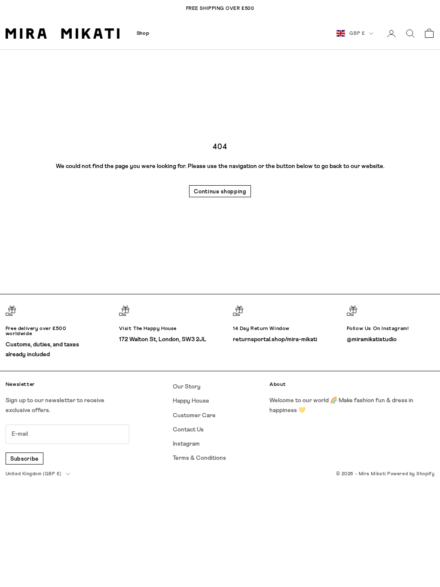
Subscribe (24, 459)
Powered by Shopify (410, 473)
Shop (143, 33)
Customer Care (194, 416)
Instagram (186, 444)
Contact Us (188, 430)
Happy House (191, 401)
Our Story (187, 387)
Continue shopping (220, 192)
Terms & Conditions (199, 458)
